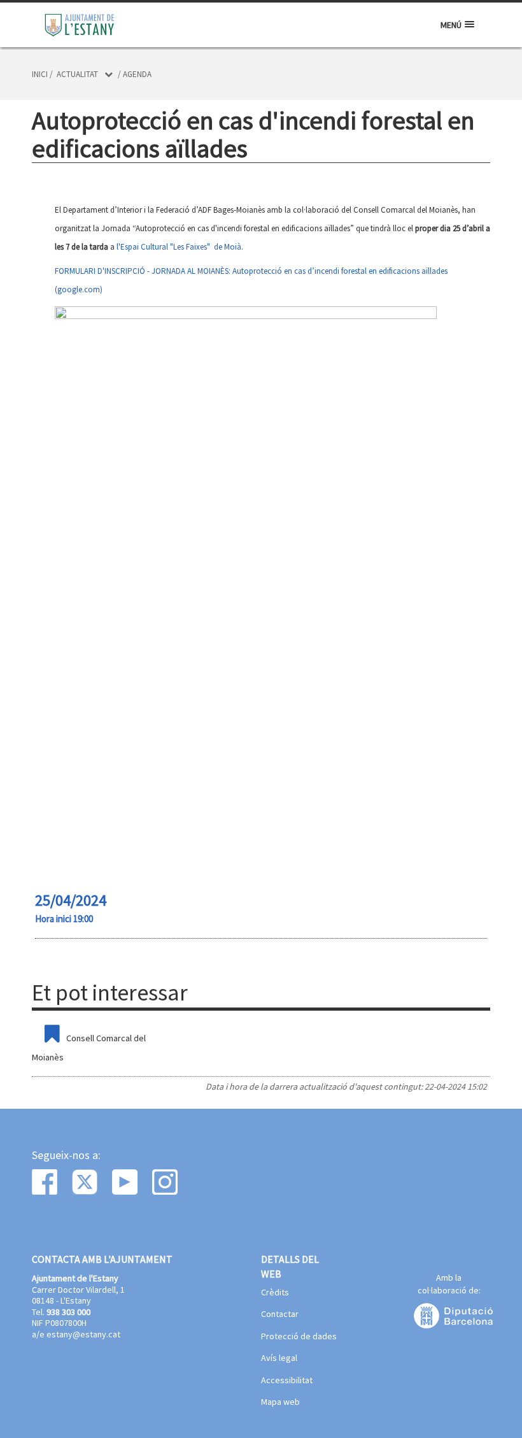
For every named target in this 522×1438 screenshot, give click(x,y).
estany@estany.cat (83, 1334)
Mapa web (280, 1402)
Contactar (280, 1314)
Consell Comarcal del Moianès (89, 1047)
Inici (40, 74)
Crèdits (275, 1293)
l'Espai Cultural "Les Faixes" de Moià (178, 246)
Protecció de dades (299, 1337)
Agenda (137, 74)
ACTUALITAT (77, 74)
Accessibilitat (287, 1381)
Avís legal (279, 1358)
